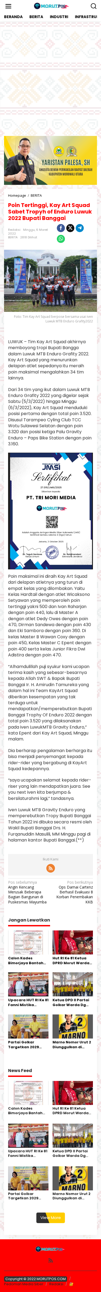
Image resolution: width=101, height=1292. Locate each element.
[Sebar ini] (61, 228)
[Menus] (8, 6)
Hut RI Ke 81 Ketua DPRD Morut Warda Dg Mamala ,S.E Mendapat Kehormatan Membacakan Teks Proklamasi (71, 961)
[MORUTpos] (51, 5)
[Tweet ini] (70, 228)
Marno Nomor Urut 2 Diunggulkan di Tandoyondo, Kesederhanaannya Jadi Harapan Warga (72, 1045)
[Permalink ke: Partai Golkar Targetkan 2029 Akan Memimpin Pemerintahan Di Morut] (28, 1026)
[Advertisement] (50, 78)
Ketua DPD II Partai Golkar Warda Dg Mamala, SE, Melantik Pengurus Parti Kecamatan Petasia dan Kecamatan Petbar (71, 1002)
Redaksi (56, 1284)
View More (50, 1217)
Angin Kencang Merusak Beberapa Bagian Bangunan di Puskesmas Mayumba (27, 892)
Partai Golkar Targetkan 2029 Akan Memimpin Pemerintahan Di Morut (24, 1045)
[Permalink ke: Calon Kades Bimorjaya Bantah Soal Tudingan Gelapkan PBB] (28, 942)
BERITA (13, 237)
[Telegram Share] (80, 228)
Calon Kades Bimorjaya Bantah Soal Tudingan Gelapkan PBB (25, 961)
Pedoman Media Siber (23, 1284)
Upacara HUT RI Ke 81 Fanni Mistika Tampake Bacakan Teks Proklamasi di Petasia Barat (28, 1002)
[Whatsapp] (61, 239)
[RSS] (50, 868)
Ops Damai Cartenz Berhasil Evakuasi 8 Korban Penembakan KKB (74, 892)
